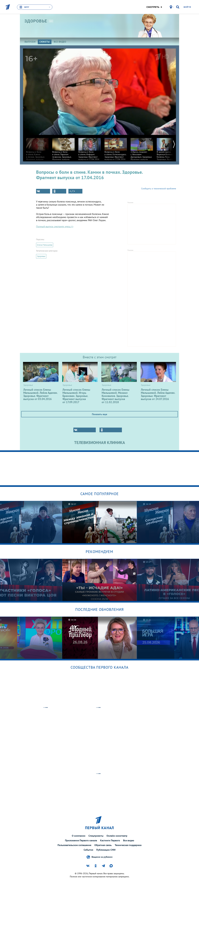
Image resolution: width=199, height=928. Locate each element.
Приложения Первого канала (81, 840)
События (88, 849)
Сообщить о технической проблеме (158, 188)
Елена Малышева (44, 245)
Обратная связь (103, 845)
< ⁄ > (72, 191)
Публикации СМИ (106, 849)
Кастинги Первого (110, 840)
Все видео (128, 840)
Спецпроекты (95, 835)
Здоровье (41, 256)
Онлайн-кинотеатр (116, 835)
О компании (78, 835)
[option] (37, 149)
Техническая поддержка (128, 845)
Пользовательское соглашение (74, 845)
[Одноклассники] (59, 191)
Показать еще (99, 414)
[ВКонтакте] (43, 191)
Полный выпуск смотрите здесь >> (54, 226)
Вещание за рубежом (102, 856)
